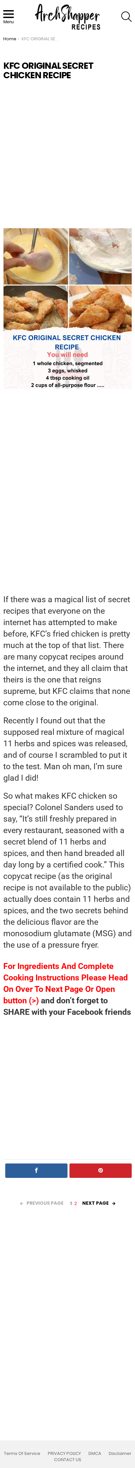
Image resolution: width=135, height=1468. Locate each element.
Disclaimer (120, 1453)
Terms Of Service (22, 1453)
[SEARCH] (126, 17)
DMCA (94, 1453)
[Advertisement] (67, 154)
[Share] (36, 1170)
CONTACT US (67, 1459)
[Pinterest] (100, 1170)
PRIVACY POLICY (64, 1453)
